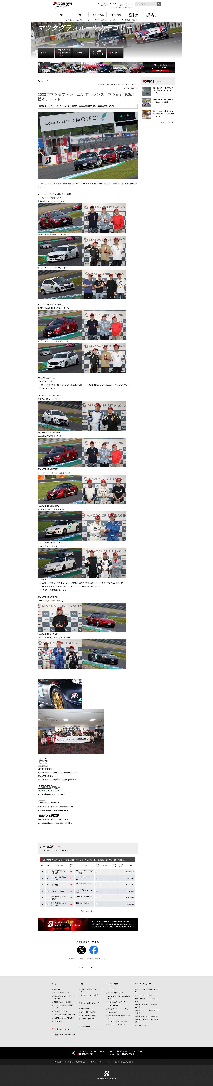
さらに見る (89, 911)
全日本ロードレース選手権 (90, 995)
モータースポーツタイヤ (62, 1029)
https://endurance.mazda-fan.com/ (51, 794)
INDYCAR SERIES (60, 1011)
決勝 (59, 846)
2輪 (82, 984)
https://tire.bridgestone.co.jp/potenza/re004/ (54, 810)
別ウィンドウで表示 (130, 88)
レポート (135, 85)
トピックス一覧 (168, 122)
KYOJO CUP (58, 1021)
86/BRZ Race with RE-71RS (63, 1018)
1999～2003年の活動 (88, 1012)
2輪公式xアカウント (125, 5)
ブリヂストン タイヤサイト (123, 3)
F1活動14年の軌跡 (87, 1019)
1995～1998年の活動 (88, 1015)
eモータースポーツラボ (143, 995)
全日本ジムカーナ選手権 (62, 1002)
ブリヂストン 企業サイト (101, 3)
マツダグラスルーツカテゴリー (120, 85)
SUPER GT (58, 989)
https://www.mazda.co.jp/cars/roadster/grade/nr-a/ (57, 780)
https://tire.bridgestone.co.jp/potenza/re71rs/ (55, 823)
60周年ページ (85, 1008)
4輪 (108, 85)
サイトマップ (117, 7)
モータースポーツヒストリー (91, 1003)
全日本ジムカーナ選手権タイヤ (64, 1035)
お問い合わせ (129, 7)
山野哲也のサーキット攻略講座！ (147, 1016)
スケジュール (85, 1026)
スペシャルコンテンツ (143, 984)
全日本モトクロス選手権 (116, 1025)
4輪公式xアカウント (107, 5)
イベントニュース (141, 1025)
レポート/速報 (113, 984)
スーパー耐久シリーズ (61, 993)
